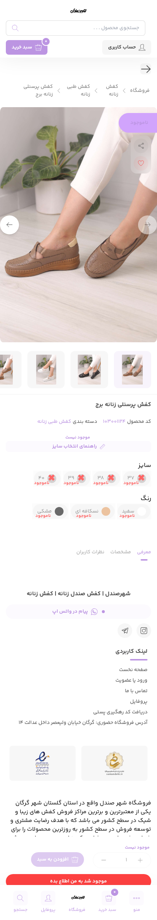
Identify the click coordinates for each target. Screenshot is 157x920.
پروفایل (139, 702)
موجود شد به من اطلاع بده (78, 881)
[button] (9, 224)
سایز (144, 465)
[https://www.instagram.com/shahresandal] (144, 630)
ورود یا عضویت (131, 681)
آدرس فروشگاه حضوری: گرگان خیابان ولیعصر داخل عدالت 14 (83, 723)
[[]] (125, 630)
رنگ (146, 498)
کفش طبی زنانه (78, 90)
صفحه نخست (133, 670)
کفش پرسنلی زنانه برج (38, 90)
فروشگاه (140, 91)
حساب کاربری (122, 47)
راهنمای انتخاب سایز (74, 447)
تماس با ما (136, 691)
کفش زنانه (112, 90)
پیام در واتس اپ (70, 612)
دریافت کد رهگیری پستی (120, 712)
